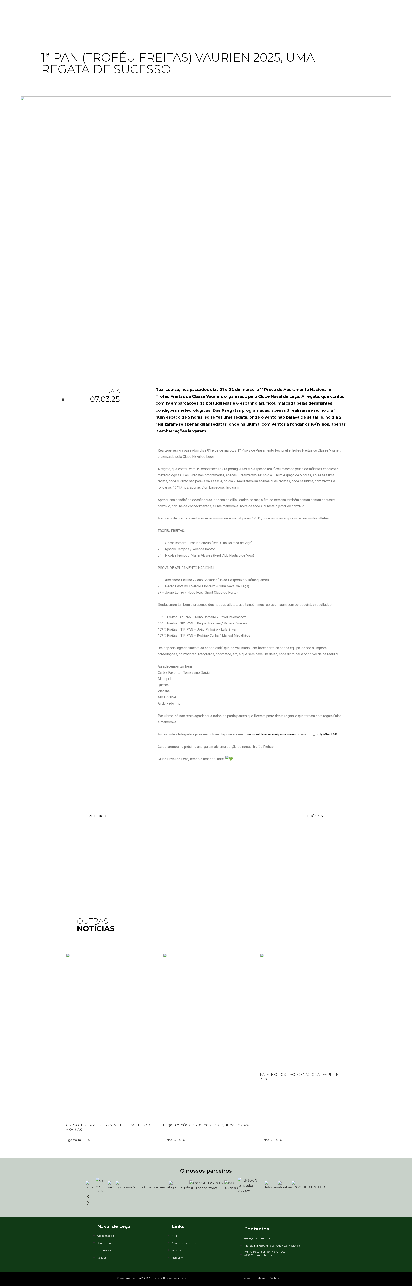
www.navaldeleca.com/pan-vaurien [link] (270, 734)
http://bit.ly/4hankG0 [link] (322, 734)
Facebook (247, 1278)
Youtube (274, 1278)
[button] (206, 1196)
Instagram (262, 1278)
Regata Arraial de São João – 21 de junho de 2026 (206, 1125)
